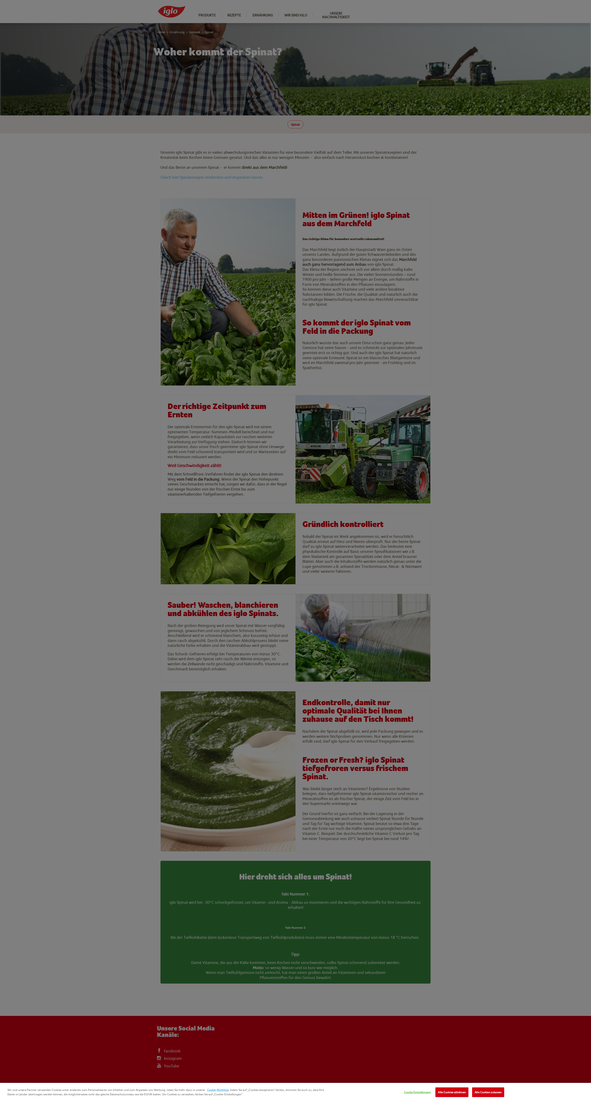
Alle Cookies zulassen (488, 1092)
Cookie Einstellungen (417, 1092)
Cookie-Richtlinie (218, 1090)
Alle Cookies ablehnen (452, 1092)
